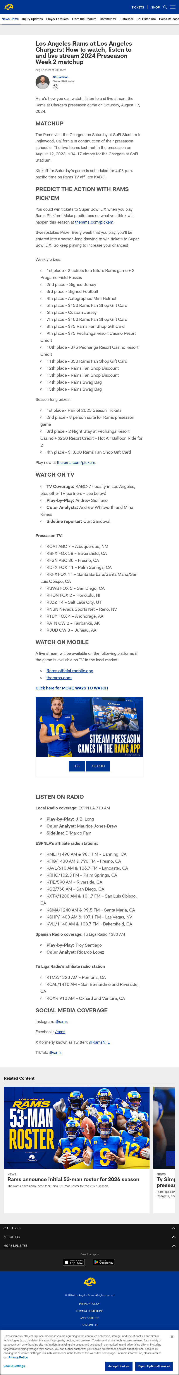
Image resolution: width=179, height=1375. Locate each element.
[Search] (165, 7)
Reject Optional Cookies (154, 1366)
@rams (61, 1021)
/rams (60, 1031)
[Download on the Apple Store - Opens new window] (74, 1262)
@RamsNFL (99, 1042)
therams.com (59, 677)
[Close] (172, 1336)
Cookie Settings (14, 1366)
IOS (76, 766)
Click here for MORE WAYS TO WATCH (72, 688)
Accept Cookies (118, 1366)
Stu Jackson (60, 77)
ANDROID (98, 766)
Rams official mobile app (69, 670)
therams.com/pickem (94, 222)
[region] (89, 1352)
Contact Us (89, 1325)
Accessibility (89, 1318)
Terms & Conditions (89, 1310)
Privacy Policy (89, 1303)
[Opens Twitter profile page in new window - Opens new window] (55, 86)
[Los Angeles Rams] (89, 1282)
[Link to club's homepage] (8, 5)
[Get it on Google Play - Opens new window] (104, 1264)
